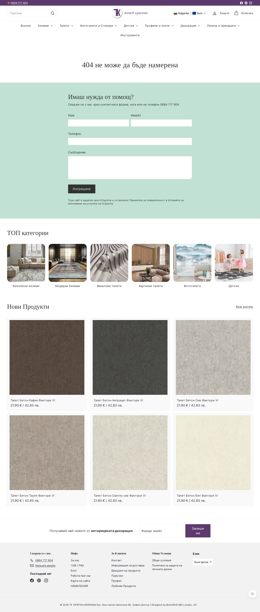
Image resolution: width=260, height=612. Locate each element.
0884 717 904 (19, 2)
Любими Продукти (123, 586)
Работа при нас (81, 575)
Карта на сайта (80, 580)
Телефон (74, 134)
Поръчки (117, 575)
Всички (26, 25)
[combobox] (32, 13)
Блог (74, 570)
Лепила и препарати (222, 25)
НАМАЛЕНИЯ (79, 586)
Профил (116, 580)
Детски (129, 25)
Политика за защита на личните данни (167, 567)
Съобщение (77, 152)
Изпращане (82, 189)
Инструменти (130, 35)
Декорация (189, 25)
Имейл (136, 115)
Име (71, 115)
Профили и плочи (158, 25)
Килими (44, 25)
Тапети (65, 25)
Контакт (116, 560)
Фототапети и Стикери (97, 25)
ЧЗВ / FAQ (77, 565)
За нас (75, 560)
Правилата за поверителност (147, 200)
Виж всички (244, 306)
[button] (189, 13)
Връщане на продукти (125, 570)
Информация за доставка (128, 565)
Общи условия (161, 560)
